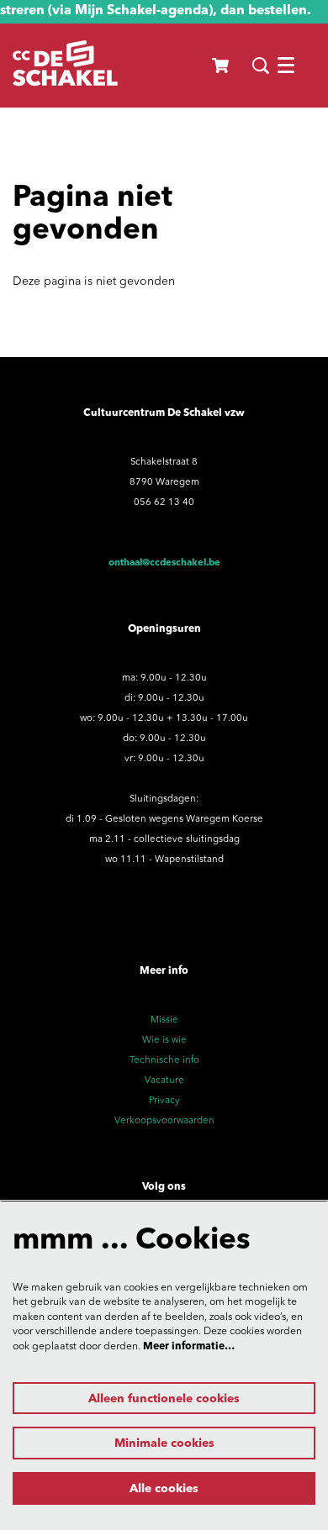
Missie (164, 1020)
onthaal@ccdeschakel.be (164, 563)
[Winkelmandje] (221, 65)
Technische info (164, 1060)
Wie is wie (164, 1040)
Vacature (164, 1080)
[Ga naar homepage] (65, 65)
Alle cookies (164, 1489)
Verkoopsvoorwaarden (164, 1121)
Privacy (164, 1101)
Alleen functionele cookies (164, 1399)
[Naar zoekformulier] (260, 65)
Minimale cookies (164, 1443)
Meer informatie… (189, 1347)
